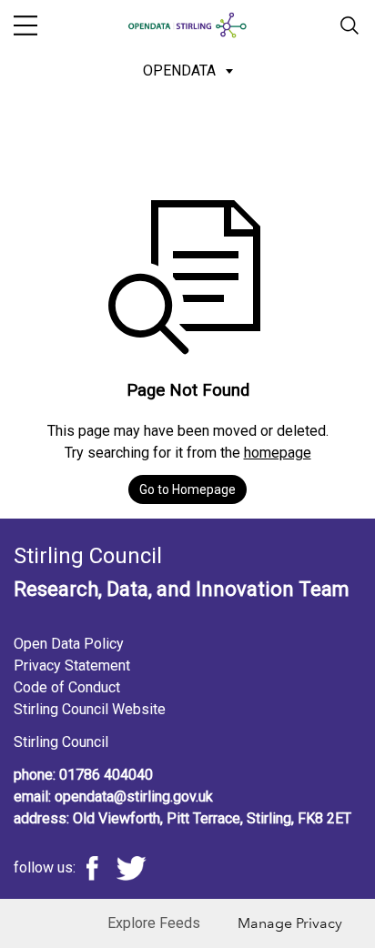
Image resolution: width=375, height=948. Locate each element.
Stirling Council (61, 742)
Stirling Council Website (90, 709)
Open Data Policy (69, 643)
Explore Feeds (153, 923)
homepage (277, 452)
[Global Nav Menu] (25, 25)
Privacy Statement (72, 665)
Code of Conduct (67, 687)
